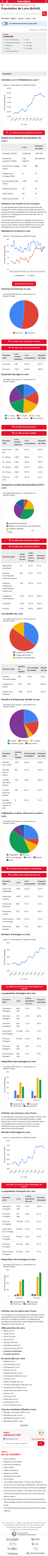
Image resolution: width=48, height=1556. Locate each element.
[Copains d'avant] (12, 1548)
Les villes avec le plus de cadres (25, 540)
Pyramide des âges (11, 51)
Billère (13, 18)
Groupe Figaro (15, 1529)
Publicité (37, 1523)
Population (7, 74)
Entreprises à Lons (11, 1402)
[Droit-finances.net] (35, 1544)
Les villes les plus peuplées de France (25, 133)
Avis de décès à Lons (24, 284)
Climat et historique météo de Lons (17, 1385)
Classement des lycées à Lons (15, 1390)
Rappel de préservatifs (13, 1462)
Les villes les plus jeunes (25, 427)
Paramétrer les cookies (14, 1527)
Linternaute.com (11, 1439)
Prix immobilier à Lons (12, 1405)
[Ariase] (12, 1553)
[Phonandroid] (35, 1553)
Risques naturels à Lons (12, 1373)
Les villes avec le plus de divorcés (25, 875)
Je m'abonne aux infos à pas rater (23, 24)
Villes (7, 5)
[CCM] (35, 1539)
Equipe (18, 1523)
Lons (33, 5)
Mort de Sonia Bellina (12, 1465)
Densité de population (12, 43)
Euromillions (9, 1479)
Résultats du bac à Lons (12, 1415)
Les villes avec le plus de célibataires (25, 869)
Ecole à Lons (8, 1393)
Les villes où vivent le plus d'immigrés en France (24, 1186)
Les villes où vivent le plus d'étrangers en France (24, 988)
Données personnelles (37, 1525)
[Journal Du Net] (12, 1544)
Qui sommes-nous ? (8, 1523)
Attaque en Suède (11, 1473)
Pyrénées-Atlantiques (20, 5)
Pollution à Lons (9, 1370)
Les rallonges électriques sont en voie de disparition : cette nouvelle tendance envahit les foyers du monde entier (25, 1502)
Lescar (20, 18)
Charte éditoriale (27, 1523)
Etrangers (29, 45)
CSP (27, 40)
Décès (7, 48)
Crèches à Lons (9, 1396)
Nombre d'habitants (12, 40)
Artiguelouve (8, 1345)
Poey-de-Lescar (9, 1348)
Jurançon (7, 1342)
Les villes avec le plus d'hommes (25, 348)
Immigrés (29, 48)
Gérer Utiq (26, 1527)
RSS (17, 1525)
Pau (34, 18)
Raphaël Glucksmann (12, 1476)
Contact (43, 1523)
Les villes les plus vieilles (25, 433)
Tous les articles (9, 1525)
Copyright (24, 1425)
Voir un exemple (38, 1439)
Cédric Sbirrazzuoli (11, 1470)
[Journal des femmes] (12, 1539)
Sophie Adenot (10, 1459)
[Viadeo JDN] (35, 1548)
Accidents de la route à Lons (14, 1388)
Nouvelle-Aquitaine (11, 1354)
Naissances (8, 45)
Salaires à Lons (9, 1361)
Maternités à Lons (10, 1399)
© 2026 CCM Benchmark (29, 1529)
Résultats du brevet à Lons (14, 1418)
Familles (28, 43)
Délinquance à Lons (11, 1367)
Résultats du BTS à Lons (13, 1421)
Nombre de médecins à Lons (15, 1376)
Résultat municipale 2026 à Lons (16, 1412)
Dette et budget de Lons (13, 1382)
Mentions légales (36, 1527)
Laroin (27, 18)
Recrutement (24, 1525)
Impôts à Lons (9, 1379)
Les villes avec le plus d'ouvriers (25, 547)
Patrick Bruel (9, 1467)
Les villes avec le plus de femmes (25, 341)
